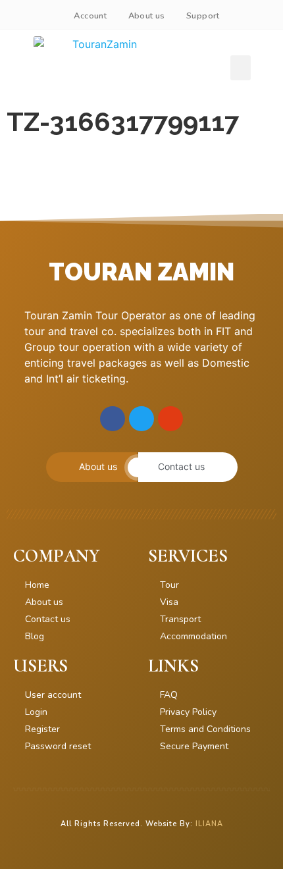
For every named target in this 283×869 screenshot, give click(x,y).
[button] (240, 67)
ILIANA (209, 824)
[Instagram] (170, 418)
